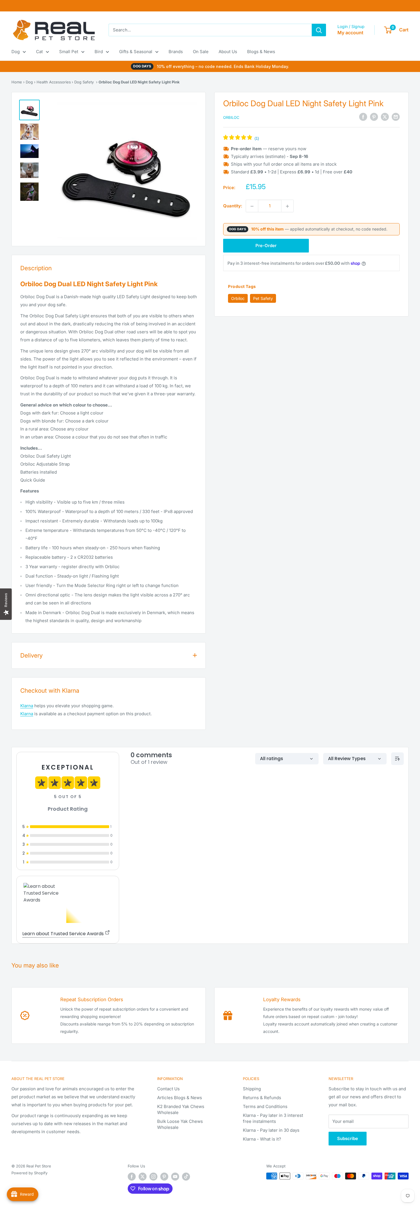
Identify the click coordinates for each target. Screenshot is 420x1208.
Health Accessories (54, 82)
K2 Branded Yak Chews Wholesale (180, 1109)
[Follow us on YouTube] (175, 1177)
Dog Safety (84, 82)
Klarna (26, 705)
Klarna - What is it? (262, 1139)
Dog (15, 51)
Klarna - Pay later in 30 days (271, 1130)
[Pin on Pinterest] (374, 117)
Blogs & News (261, 51)
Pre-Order (266, 245)
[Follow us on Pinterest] (164, 1177)
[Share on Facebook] (363, 117)
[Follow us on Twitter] (143, 1177)
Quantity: (232, 206)
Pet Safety (263, 298)
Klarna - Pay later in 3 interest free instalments (273, 1118)
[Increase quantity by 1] (287, 206)
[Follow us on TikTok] (186, 1177)
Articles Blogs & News (179, 1097)
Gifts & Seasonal (135, 51)
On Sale (201, 51)
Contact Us (168, 1088)
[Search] (319, 30)
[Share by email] (396, 117)
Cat (39, 51)
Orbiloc (231, 117)
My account (350, 32)
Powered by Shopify (29, 1173)
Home (16, 82)
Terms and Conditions (265, 1106)
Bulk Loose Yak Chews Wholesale (180, 1124)
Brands (176, 51)
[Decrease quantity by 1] (252, 206)
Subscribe (347, 1138)
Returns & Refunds (262, 1097)
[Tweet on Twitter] (385, 117)
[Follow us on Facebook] (132, 1177)
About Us (228, 51)
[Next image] (185, 170)
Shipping (252, 1088)
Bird (99, 51)
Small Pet (68, 51)
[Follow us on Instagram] (153, 1177)
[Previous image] (69, 170)
